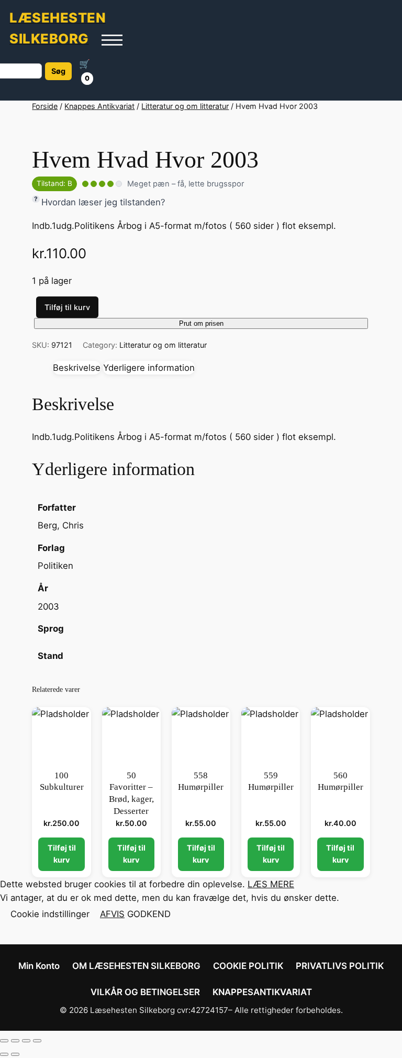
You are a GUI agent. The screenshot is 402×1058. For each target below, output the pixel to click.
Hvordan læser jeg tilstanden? (103, 202)
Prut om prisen (201, 323)
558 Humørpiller (201, 781)
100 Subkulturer (62, 781)
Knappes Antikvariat (99, 106)
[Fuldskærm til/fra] (15, 1040)
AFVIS (112, 914)
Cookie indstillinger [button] (50, 914)
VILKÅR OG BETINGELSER (145, 992)
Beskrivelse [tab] (76, 367)
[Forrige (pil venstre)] (4, 1054)
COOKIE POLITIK (248, 966)
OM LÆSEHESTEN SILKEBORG (136, 966)
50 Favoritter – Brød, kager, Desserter (131, 793)
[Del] (26, 1040)
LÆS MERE (271, 884)
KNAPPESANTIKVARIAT (262, 992)
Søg (58, 71)
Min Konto (39, 966)
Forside (45, 106)
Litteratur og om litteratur (185, 106)
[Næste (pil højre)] (15, 1054)
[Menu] (112, 40)
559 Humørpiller (271, 781)
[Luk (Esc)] (37, 1040)
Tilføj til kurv (67, 307)
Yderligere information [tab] (149, 367)
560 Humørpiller (340, 781)
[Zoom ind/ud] (4, 1040)
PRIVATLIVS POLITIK (340, 966)
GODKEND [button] (149, 914)
